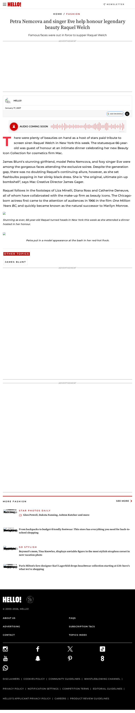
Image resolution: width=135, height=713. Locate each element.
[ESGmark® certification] (28, 599)
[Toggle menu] (4, 4)
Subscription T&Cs (82, 626)
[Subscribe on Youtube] (19, 658)
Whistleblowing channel (102, 679)
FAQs (72, 618)
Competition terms (75, 688)
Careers (60, 698)
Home (57, 14)
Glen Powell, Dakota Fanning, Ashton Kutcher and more (56, 515)
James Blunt (15, 262)
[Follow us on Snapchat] (51, 658)
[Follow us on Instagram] (19, 649)
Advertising (11, 626)
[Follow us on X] (84, 649)
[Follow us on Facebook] (51, 649)
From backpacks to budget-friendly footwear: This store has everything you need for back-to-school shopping (74, 530)
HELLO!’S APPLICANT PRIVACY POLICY (27, 698)
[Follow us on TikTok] (116, 649)
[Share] (127, 114)
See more (122, 501)
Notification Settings (43, 688)
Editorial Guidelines (107, 688)
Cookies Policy (34, 679)
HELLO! (17, 100)
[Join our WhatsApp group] (19, 668)
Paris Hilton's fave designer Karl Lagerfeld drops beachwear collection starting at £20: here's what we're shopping (74, 567)
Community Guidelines (64, 679)
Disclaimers (11, 679)
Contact (9, 635)
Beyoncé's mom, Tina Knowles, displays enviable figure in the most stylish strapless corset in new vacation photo (74, 553)
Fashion (73, 14)
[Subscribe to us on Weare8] (116, 658)
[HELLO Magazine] (14, 4)
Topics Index (78, 635)
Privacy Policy (13, 688)
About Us (9, 618)
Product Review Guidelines (89, 698)
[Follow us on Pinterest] (84, 658)
